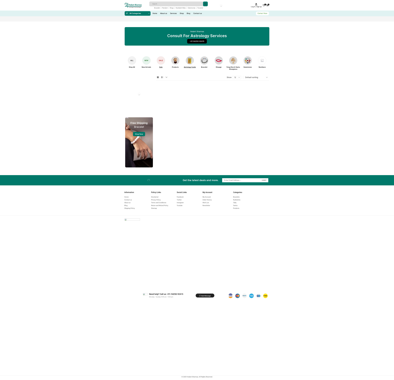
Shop (182, 13)
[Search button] (205, 4)
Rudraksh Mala (181, 8)
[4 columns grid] (158, 77)
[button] (197, 41)
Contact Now (262, 13)
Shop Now (139, 134)
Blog (188, 13)
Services (173, 13)
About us (163, 13)
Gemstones (191, 8)
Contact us (197, 13)
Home (155, 13)
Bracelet (157, 8)
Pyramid (200, 8)
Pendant (165, 8)
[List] (162, 77)
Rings (172, 8)
